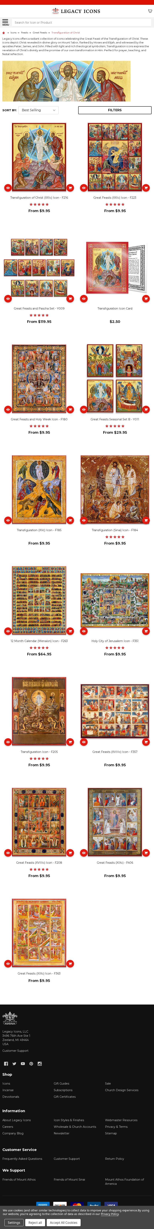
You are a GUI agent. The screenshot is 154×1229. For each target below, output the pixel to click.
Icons (6, 1083)
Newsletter (61, 1133)
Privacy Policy (109, 1214)
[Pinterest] (31, 1063)
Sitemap (111, 1133)
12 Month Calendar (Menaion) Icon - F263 (39, 641)
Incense (8, 1090)
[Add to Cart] (70, 188)
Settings (14, 1222)
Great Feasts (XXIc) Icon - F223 (114, 197)
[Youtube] (22, 1063)
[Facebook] (6, 1063)
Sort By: (9, 110)
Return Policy (114, 1159)
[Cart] (150, 11)
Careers (7, 1127)
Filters (115, 110)
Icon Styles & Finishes (69, 1120)
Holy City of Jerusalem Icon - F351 (115, 641)
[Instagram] (39, 1063)
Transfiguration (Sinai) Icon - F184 (115, 530)
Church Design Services (121, 1090)
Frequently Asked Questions (22, 1159)
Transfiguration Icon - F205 (39, 752)
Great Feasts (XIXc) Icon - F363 (39, 973)
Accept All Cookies (63, 1222)
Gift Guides (61, 1083)
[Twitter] (14, 1063)
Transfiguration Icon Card (114, 308)
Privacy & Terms (116, 1127)
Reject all (35, 1222)
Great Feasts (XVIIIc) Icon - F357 (115, 752)
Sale (108, 1083)
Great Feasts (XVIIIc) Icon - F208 (39, 862)
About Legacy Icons (16, 1120)
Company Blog (12, 1133)
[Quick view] (8, 188)
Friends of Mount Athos (18, 1179)
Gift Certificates (65, 1097)
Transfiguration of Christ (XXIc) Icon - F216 (39, 197)
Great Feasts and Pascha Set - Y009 (39, 308)
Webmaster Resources (121, 1120)
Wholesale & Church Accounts (75, 1127)
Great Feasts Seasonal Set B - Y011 (115, 419)
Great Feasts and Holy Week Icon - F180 (39, 419)
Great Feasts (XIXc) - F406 (115, 862)
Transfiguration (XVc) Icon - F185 (39, 530)
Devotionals (10, 1097)
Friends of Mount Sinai (69, 1179)
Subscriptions (63, 1090)
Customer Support (15, 1051)
